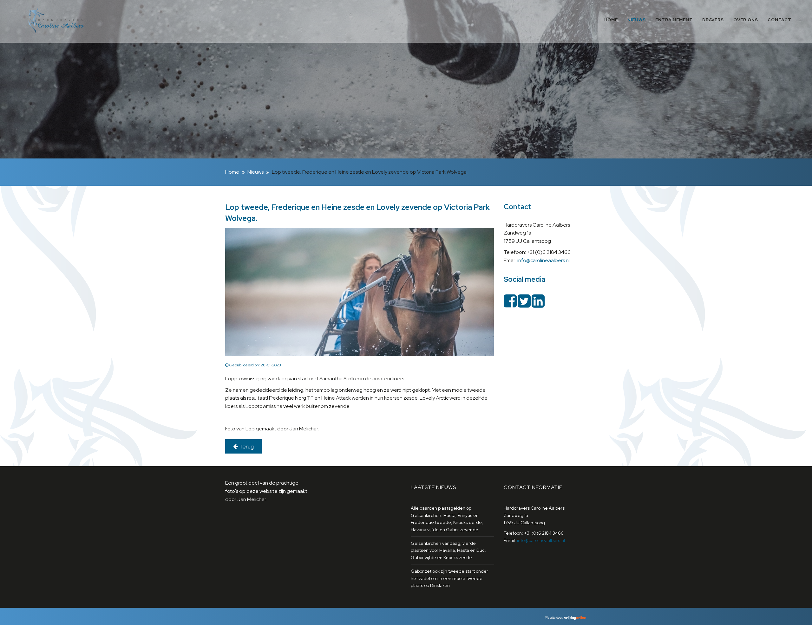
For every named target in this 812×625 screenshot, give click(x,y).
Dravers (713, 20)
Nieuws (636, 20)
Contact (779, 20)
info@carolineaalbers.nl (543, 260)
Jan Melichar (251, 499)
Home (611, 20)
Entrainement (674, 20)
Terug (246, 446)
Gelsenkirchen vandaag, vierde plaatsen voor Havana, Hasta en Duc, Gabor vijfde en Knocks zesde (448, 550)
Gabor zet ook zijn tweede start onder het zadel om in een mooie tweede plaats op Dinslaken (449, 578)
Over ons (745, 20)
